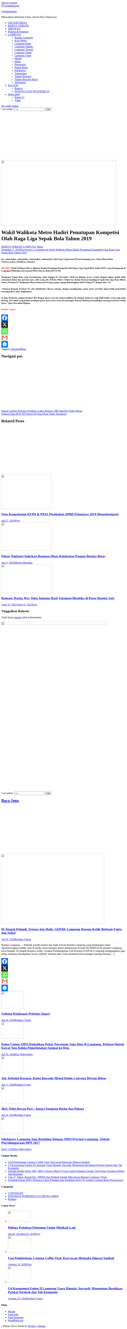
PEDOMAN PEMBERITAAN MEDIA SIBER (33, 1196)
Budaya (19, 88)
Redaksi (12, 1199)
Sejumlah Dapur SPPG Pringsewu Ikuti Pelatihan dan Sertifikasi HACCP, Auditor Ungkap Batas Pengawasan (65, 1180)
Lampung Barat (23, 43)
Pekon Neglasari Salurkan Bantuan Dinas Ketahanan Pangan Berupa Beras (53, 556)
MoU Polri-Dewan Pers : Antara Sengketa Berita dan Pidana (42, 1108)
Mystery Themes (36, 1326)
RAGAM (13, 85)
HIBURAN (14, 28)
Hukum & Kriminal (18, 31)
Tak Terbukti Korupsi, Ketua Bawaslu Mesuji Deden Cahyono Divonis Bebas (53, 1078)
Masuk (11, 1311)
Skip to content (9, 2)
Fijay (23, 249)
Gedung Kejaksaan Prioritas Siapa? (25, 1013)
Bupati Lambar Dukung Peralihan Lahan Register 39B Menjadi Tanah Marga (41, 411)
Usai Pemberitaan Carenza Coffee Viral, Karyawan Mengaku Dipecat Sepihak (49, 1162)
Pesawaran (20, 64)
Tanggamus (21, 73)
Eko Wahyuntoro (24, 1054)
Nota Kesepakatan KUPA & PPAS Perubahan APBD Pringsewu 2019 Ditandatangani (60, 514)
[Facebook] (4, 317)
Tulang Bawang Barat (26, 79)
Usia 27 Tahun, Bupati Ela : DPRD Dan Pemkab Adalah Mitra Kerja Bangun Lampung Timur (57, 1177)
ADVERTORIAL (17, 22)
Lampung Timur (23, 52)
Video (18, 100)
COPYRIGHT (15, 1193)
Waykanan (20, 82)
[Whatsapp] (4, 331)
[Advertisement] (63, 135)
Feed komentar (15, 1317)
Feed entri (13, 1314)
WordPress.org (15, 1320)
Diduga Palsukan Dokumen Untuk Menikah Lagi (42, 1227)
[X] (4, 324)
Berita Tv (19, 97)
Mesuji (18, 58)
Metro (18, 61)
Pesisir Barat (21, 67)
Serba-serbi (14, 94)
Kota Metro (21, 40)
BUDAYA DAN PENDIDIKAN (32, 91)
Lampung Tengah (24, 49)
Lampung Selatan (24, 46)
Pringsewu (20, 70)
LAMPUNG (14, 34)
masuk (17, 617)
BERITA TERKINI (18, 25)
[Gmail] (4, 337)
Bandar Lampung (24, 37)
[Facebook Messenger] (4, 344)
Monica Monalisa (23, 562)
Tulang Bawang (23, 76)
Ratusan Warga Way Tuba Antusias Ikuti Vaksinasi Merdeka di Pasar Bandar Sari (57, 598)
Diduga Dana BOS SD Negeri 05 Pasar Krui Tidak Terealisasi (33, 414)
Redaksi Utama (23, 939)
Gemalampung (9, 11)
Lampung (15, 349)
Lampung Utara (23, 55)
